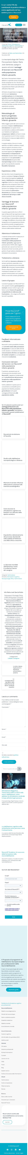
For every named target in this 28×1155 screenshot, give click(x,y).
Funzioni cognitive (6, 1034)
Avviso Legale (19, 1153)
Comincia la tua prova (13, 327)
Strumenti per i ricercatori (8, 1100)
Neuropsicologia (6, 578)
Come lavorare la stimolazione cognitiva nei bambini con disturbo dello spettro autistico (13, 511)
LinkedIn (10, 658)
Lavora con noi (5, 1058)
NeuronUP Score (5, 1103)
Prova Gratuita (18, 24)
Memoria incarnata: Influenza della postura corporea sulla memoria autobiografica (13, 484)
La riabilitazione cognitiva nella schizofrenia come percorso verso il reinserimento (13, 828)
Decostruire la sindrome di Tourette (12, 435)
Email (4, 737)
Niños (12, 578)
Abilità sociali (4, 1040)
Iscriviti (7, 1122)
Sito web (4, 745)
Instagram (16, 658)
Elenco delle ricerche (6, 1096)
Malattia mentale (5, 1023)
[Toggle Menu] (24, 25)
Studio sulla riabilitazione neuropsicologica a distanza (13, 459)
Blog (2, 1067)
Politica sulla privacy (9, 1153)
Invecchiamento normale (7, 1026)
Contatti (3, 1055)
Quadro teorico (5, 1071)
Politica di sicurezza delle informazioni (11, 1074)
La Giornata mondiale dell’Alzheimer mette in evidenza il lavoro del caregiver (11, 567)
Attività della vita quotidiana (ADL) (10, 1037)
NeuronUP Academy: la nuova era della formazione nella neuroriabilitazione (13, 854)
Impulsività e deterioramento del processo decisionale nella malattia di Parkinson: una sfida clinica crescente (13, 537)
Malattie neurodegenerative (8, 1011)
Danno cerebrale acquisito (8, 1017)
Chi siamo (4, 1046)
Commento (5, 707)
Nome (4, 729)
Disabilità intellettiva (6, 1020)
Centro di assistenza (6, 1083)
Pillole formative (5, 1086)
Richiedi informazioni (6, 1052)
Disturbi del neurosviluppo (8, 1014)
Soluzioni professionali (7, 1049)
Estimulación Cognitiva (13, 577)
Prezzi (3, 1064)
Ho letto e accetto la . (10, 756)
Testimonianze (11, 575)
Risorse (3, 1089)
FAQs (2, 1061)
